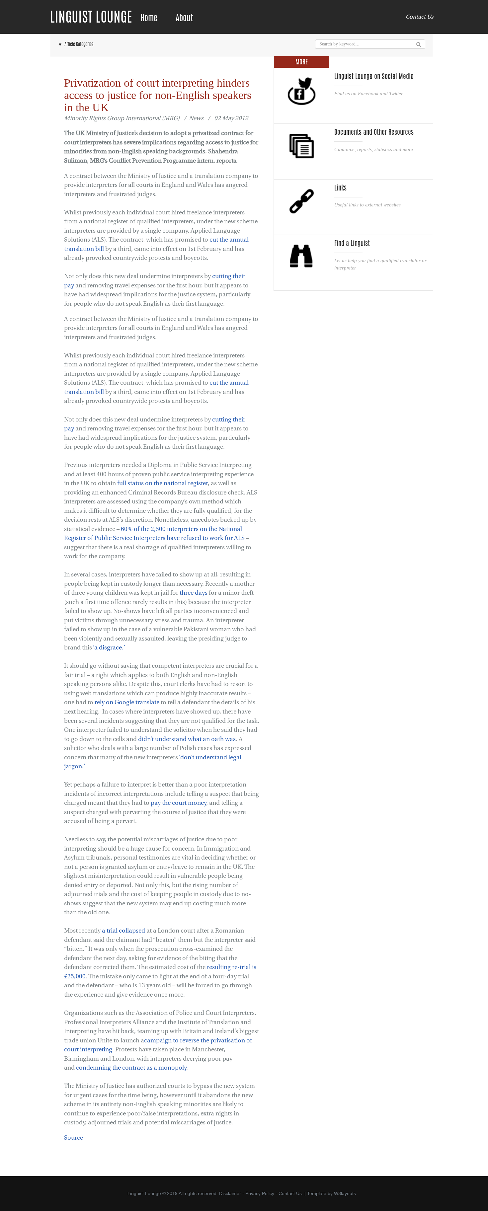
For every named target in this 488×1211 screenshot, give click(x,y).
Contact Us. (291, 1193)
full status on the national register (162, 483)
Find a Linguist (352, 243)
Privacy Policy (259, 1193)
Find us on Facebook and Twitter (368, 93)
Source (73, 1137)
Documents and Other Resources (374, 132)
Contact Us (419, 17)
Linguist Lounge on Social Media (374, 76)
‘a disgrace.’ (109, 647)
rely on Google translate (127, 702)
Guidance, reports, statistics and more (373, 149)
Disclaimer (230, 1193)
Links (340, 187)
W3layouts (345, 1193)
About (184, 18)
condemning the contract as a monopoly (131, 1067)
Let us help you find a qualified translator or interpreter (380, 264)
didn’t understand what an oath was (187, 739)
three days (193, 592)
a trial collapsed (123, 930)
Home (148, 18)
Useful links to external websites (367, 204)
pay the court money (178, 802)
